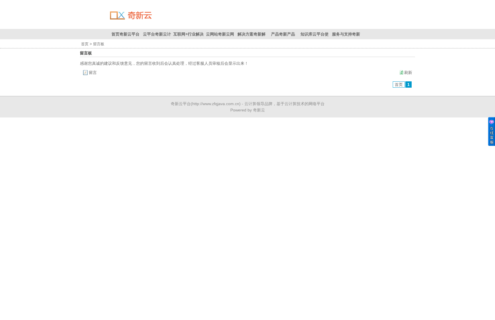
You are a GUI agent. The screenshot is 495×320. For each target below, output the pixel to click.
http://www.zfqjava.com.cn (215, 103)
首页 (85, 44)
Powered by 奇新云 (247, 110)
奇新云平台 (181, 103)
